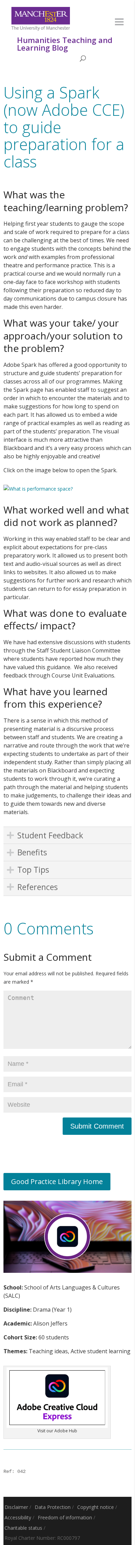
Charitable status (23, 1528)
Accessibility (17, 1517)
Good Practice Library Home (57, 1181)
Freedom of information (65, 1517)
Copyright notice (95, 1507)
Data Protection (53, 1507)
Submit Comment (97, 1126)
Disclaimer (16, 1507)
